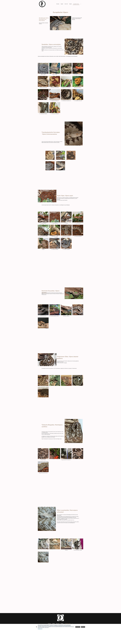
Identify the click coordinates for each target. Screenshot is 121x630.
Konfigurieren (40, 628)
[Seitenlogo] (42, 4)
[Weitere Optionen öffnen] (81, 4)
